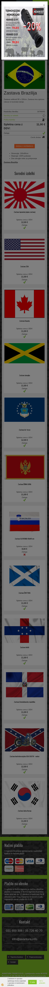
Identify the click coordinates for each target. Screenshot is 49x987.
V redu (32, 982)
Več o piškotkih (42, 982)
